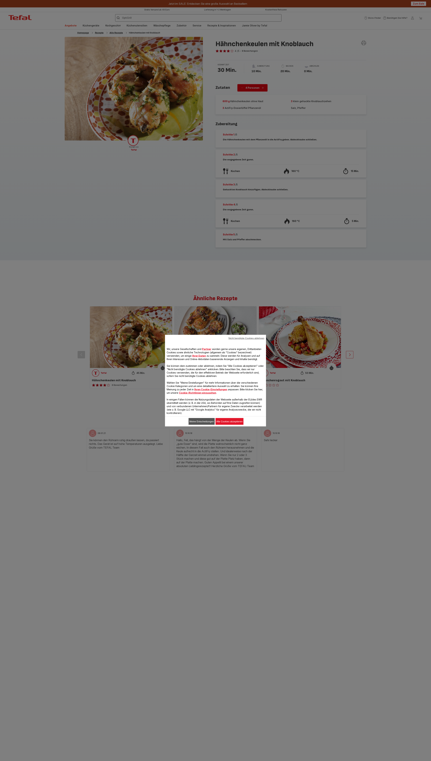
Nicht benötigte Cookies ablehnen (246, 338)
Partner (206, 348)
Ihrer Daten (199, 355)
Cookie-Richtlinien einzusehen (197, 392)
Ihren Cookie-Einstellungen (210, 389)
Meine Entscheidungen (201, 421)
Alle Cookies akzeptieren (229, 421)
